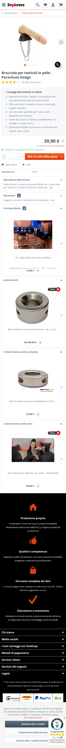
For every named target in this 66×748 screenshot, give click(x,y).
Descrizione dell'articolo (16, 179)
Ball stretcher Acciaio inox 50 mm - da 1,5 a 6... (33, 329)
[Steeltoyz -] (16, 5)
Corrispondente (14, 208)
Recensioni (9, 195)
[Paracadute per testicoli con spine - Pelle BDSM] (33, 450)
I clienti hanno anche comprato (20, 351)
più (51, 187)
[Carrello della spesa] (61, 5)
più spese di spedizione (54, 145)
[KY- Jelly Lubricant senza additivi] (33, 234)
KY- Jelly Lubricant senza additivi (33, 257)
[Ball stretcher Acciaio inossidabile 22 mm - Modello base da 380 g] (33, 378)
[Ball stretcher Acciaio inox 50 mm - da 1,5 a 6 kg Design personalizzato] (33, 306)
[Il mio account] (53, 5)
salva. (56, 714)
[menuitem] (4, 5)
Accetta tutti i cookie (33, 724)
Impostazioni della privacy (33, 732)
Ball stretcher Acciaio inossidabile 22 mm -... (33, 401)
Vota (28, 164)
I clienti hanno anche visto (18, 423)
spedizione (55, 682)
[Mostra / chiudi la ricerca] (37, 5)
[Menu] (4, 5)
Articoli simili (10, 280)
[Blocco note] (45, 5)
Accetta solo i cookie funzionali (33, 740)
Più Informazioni (33, 717)
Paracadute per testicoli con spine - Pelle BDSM (33, 473)
